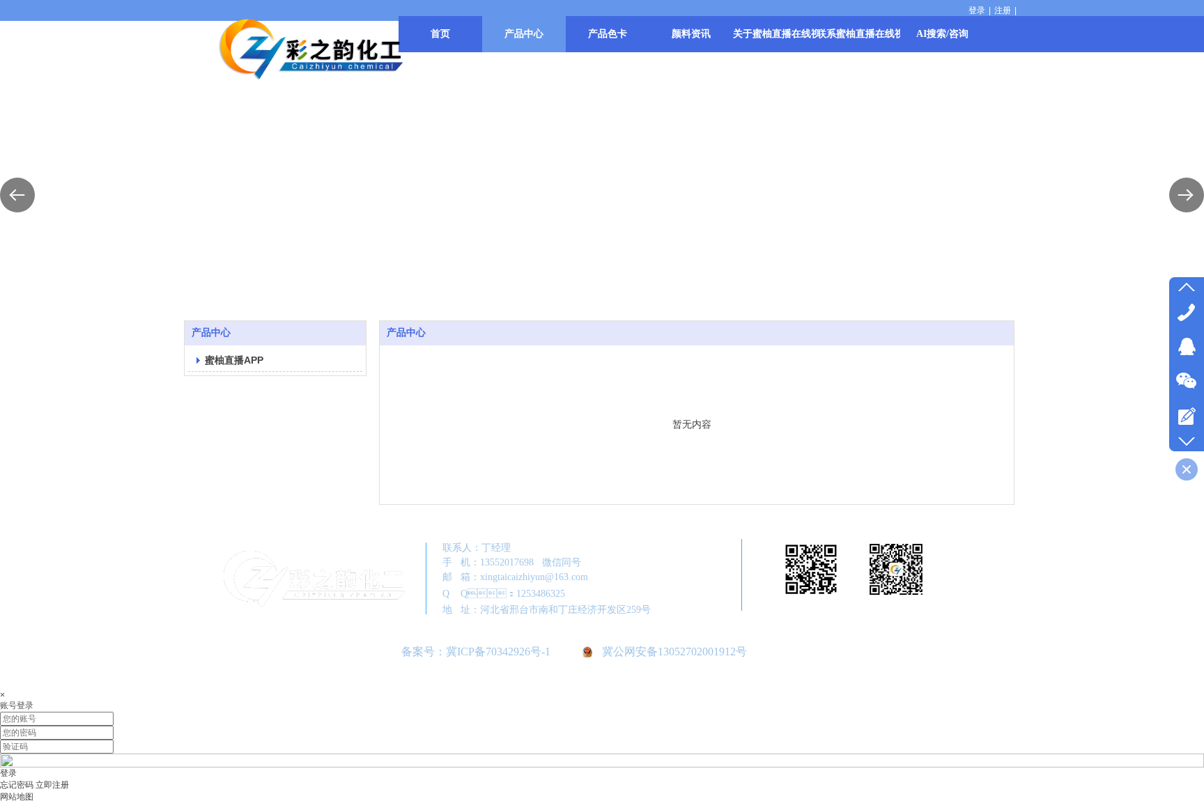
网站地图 (16, 797)
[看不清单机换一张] (602, 765)
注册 (1002, 10)
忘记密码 (16, 785)
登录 (976, 10)
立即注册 (52, 785)
